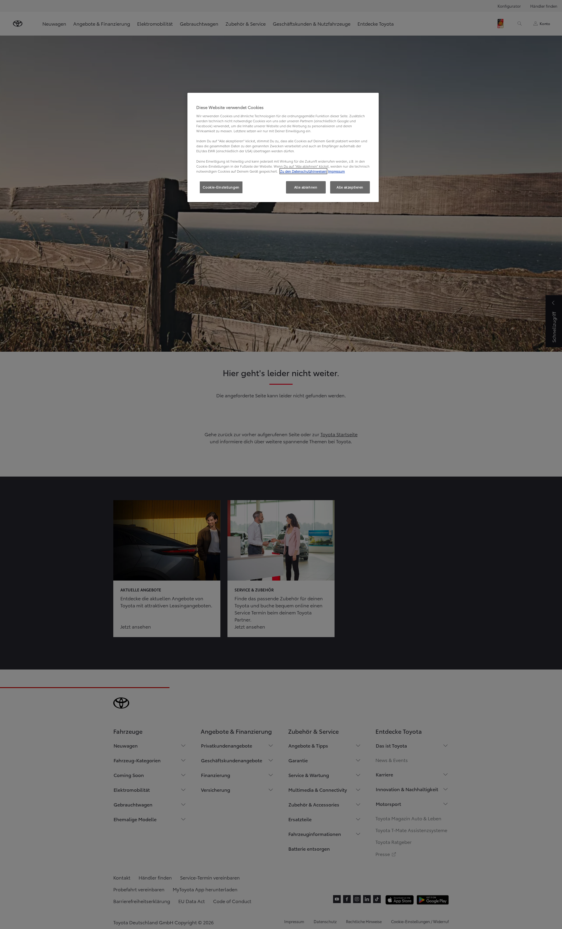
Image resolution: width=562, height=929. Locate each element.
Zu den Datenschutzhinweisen (303, 171)
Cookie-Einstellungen (221, 187)
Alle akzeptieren (350, 187)
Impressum (336, 171)
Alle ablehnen (305, 187)
